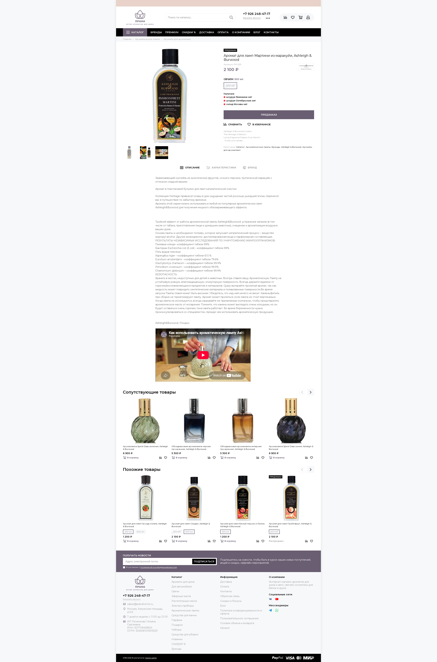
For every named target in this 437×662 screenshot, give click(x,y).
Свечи (175, 591)
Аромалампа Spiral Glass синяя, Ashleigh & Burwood (291, 447)
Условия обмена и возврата (237, 623)
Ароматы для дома (183, 581)
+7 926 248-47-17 (256, 14)
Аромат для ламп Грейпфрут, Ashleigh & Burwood (290, 525)
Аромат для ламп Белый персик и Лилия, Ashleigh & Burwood (242, 525)
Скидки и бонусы (231, 601)
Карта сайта (151, 658)
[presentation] (302, 392)
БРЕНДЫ (156, 32)
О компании (241, 32)
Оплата (223, 32)
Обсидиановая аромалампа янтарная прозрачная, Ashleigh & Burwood (241, 447)
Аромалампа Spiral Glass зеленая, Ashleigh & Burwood (145, 447)
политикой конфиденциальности (158, 567)
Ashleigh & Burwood (291, 147)
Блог (256, 32)
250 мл (128, 531)
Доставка (206, 32)
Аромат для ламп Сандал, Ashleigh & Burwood (191, 525)
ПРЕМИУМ (171, 32)
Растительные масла (184, 601)
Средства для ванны (184, 615)
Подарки (177, 624)
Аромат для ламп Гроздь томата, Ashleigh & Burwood (145, 525)
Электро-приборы (183, 605)
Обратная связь (229, 596)
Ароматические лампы (258, 147)
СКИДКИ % (189, 32)
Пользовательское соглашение (239, 618)
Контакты (271, 32)
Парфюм (177, 620)
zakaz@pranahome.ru (140, 604)
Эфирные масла (181, 596)
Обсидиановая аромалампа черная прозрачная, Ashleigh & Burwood (191, 447)
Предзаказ (269, 114)
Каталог (137, 32)
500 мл (230, 85)
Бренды (276, 147)
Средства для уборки (185, 634)
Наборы (176, 629)
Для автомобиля (182, 586)
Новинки (177, 639)
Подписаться (204, 561)
